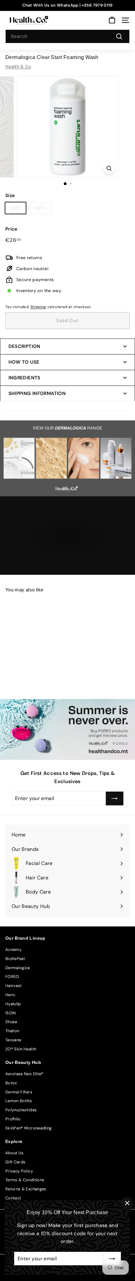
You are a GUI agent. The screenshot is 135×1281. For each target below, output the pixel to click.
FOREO (12, 976)
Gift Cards (15, 1162)
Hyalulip (13, 1003)
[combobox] (67, 36)
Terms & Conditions (24, 1179)
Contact (13, 1198)
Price (11, 229)
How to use (24, 362)
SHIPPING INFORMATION (37, 393)
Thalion (12, 1030)
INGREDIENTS (24, 378)
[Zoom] (109, 168)
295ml (39, 208)
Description (24, 346)
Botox (11, 1083)
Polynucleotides (21, 1110)
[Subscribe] (112, 1258)
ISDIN (10, 1013)
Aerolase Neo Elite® (24, 1073)
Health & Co (18, 66)
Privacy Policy (19, 1171)
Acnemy (13, 949)
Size (10, 195)
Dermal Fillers (18, 1092)
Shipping (38, 306)
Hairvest (13, 985)
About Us (14, 1153)
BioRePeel (15, 958)
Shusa (11, 1021)
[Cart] (112, 20)
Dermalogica (17, 967)
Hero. (10, 994)
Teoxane (13, 1040)
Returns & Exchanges (25, 1189)
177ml (15, 208)
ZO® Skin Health (20, 1049)
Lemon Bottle (18, 1100)
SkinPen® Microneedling (28, 1128)
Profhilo (13, 1119)
